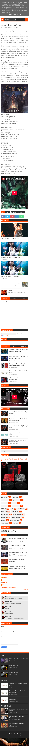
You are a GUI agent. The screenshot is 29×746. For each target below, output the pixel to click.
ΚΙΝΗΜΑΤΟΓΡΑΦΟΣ (16, 517)
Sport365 (4, 582)
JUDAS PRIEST (16, 500)
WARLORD (3, 508)
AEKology (4, 577)
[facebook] (9, 733)
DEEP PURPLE (15, 497)
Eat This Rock (6, 580)
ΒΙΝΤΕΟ (7, 212)
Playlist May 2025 (13, 665)
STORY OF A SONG (17, 514)
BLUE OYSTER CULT (14, 520)
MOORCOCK (15, 523)
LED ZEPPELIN (21, 508)
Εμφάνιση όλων (25, 589)
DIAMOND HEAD (16, 505)
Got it (19, 14)
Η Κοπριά (4, 585)
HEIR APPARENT (4, 514)
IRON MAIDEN (4, 500)
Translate (6, 336)
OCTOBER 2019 (21, 212)
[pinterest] (17, 733)
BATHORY (3, 520)
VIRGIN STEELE (4, 523)
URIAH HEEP (4, 511)
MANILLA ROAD (15, 511)
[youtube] (15, 733)
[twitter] (12, 733)
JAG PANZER (4, 517)
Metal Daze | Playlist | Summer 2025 (18, 658)
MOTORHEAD (4, 497)
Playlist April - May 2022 (15, 672)
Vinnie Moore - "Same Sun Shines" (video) (11, 257)
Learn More (12, 14)
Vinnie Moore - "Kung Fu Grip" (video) (10, 276)
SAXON (14, 503)
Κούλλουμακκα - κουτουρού (9, 587)
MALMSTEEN (4, 505)
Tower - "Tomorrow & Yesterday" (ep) (10, 238)
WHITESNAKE (4, 503)
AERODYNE (13, 212)
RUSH (12, 508)
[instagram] (20, 733)
